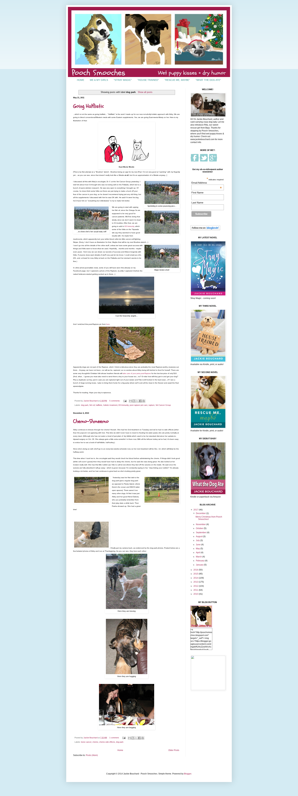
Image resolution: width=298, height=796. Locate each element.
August (199, 536)
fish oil (92, 405)
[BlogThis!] (134, 401)
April (198, 552)
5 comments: (115, 401)
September (201, 532)
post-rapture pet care (138, 405)
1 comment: (114, 738)
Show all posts (145, 92)
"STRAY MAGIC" (123, 80)
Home (120, 750)
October (200, 528)
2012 (196, 586)
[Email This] (130, 401)
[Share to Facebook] (140, 401)
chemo (95, 742)
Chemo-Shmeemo (91, 421)
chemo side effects (107, 742)
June (198, 544)
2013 (196, 582)
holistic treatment (110, 405)
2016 (196, 570)
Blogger (187, 774)
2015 (196, 574)
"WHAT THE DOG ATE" (208, 80)
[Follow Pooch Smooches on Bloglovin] (205, 229)
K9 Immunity (129, 226)
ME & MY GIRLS (99, 80)
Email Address (206, 182)
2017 (196, 510)
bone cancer (86, 742)
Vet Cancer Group (163, 405)
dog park (84, 405)
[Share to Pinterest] (143, 401)
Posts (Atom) (92, 755)
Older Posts (173, 750)
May (198, 548)
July (198, 540)
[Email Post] (125, 401)
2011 (196, 590)
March (199, 556)
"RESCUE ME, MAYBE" (177, 80)
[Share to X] (137, 401)
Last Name (197, 202)
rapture (151, 405)
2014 (196, 578)
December (201, 513)
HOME (80, 80)
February (200, 560)
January (200, 565)
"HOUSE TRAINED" (148, 80)
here (108, 324)
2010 (196, 594)
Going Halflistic (88, 106)
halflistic (99, 405)
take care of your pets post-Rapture (137, 373)
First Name (197, 192)
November (201, 524)
